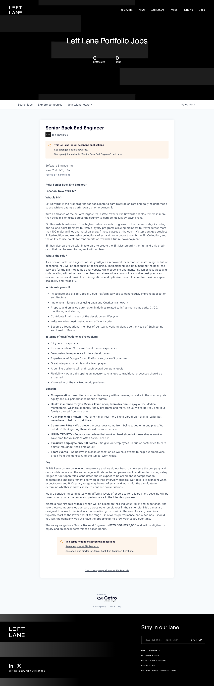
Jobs (202, 10)
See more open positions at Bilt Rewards (107, 570)
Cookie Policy (149, 665)
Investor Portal (150, 655)
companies (50, 104)
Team (142, 10)
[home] (15, 10)
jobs (25, 104)
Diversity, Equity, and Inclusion (158, 670)
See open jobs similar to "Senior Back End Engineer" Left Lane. (88, 154)
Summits (188, 10)
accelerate (157, 10)
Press (174, 10)
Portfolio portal (151, 650)
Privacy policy (99, 606)
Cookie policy (115, 606)
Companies (127, 10)
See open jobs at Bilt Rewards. (71, 149)
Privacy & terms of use (153, 660)
